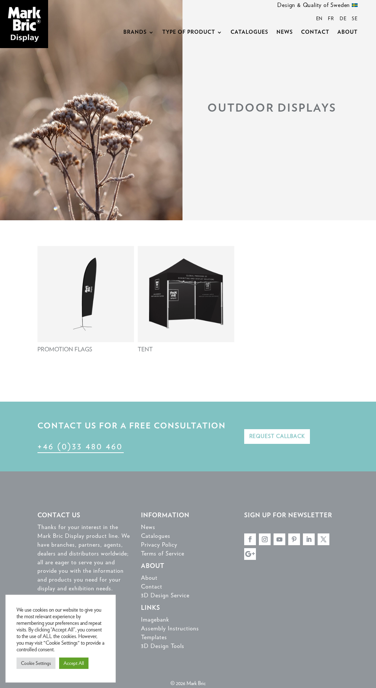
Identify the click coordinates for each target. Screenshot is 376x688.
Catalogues (249, 32)
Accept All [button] (74, 663)
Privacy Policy (159, 544)
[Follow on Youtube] (279, 539)
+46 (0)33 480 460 (80, 446)
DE (343, 18)
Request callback (277, 436)
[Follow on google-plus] (250, 554)
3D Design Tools (162, 645)
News (284, 32)
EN (319, 18)
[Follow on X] (323, 539)
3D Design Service (165, 595)
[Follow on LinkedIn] (309, 539)
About (347, 32)
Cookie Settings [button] (36, 663)
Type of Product (188, 32)
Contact (315, 32)
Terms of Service (162, 553)
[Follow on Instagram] (265, 539)
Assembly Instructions (170, 628)
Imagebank (155, 619)
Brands (135, 32)
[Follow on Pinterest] (294, 539)
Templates (154, 637)
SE (355, 18)
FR (331, 18)
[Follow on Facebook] (250, 539)
